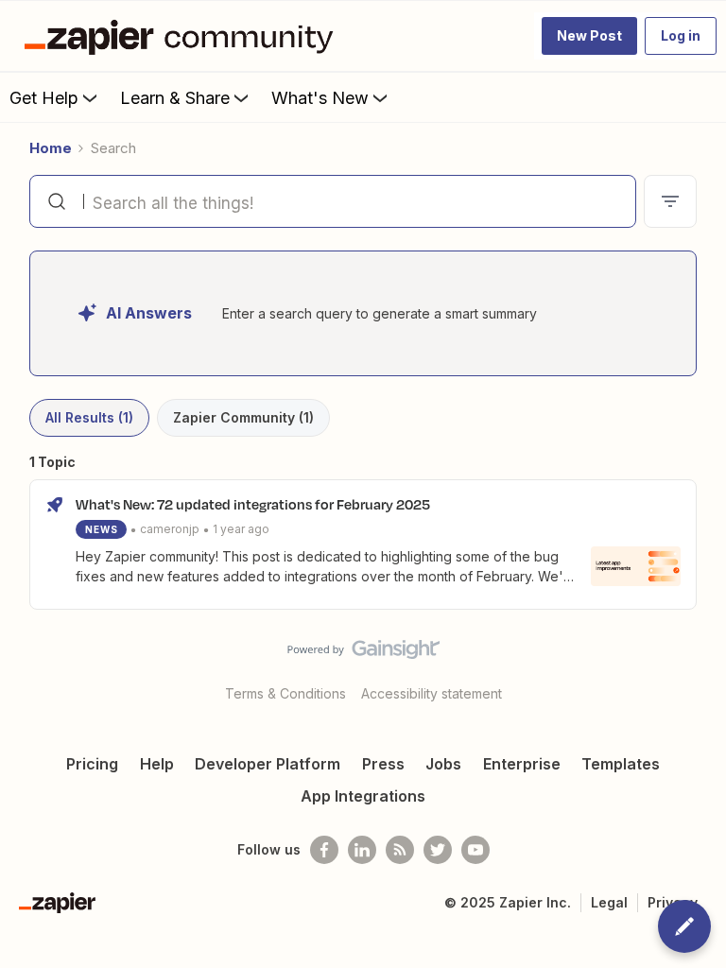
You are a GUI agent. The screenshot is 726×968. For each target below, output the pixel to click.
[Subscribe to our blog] (400, 850)
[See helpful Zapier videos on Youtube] (475, 850)
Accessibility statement (431, 693)
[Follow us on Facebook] (324, 850)
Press (383, 763)
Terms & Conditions (285, 693)
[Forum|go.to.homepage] (183, 36)
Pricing (92, 763)
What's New (320, 98)
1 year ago (241, 529)
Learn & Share (175, 98)
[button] (589, 36)
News (101, 529)
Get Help (43, 98)
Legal (609, 902)
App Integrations (363, 795)
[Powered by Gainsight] (363, 654)
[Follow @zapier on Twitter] (438, 850)
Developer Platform (267, 763)
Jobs (443, 763)
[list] (172, 528)
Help (157, 763)
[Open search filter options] (670, 201)
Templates (620, 763)
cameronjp (169, 529)
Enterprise (522, 763)
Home (50, 148)
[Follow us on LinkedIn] (362, 850)
